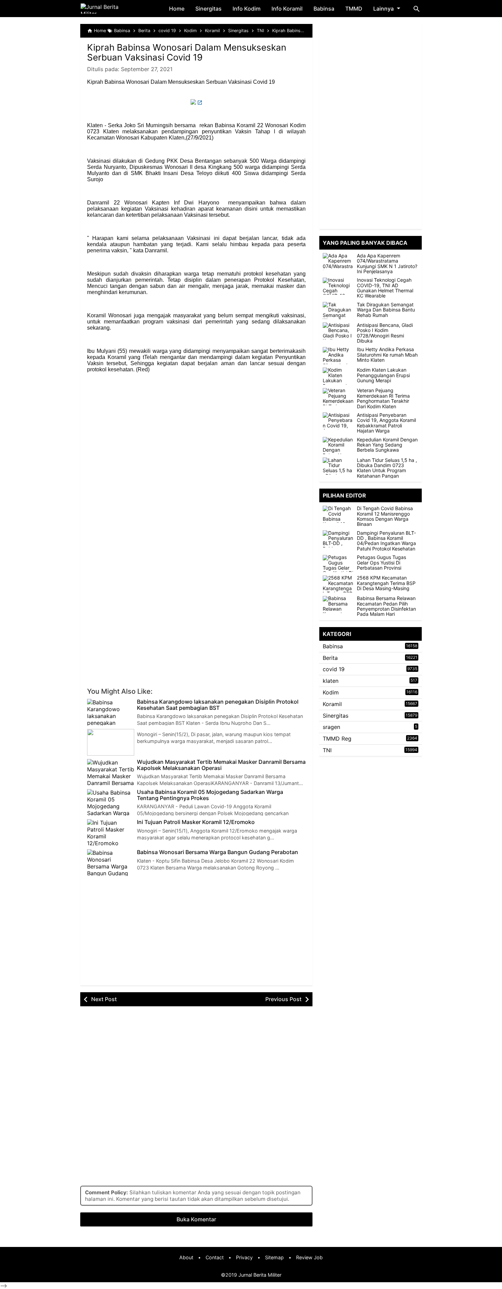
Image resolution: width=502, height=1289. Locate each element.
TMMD (353, 8)
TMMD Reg (337, 738)
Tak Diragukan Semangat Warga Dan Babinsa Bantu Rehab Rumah (386, 310)
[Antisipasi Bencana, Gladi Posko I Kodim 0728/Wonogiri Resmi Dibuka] (338, 331)
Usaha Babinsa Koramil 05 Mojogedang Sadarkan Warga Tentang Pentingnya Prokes (210, 795)
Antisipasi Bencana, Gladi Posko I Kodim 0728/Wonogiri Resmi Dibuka (385, 333)
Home (176, 8)
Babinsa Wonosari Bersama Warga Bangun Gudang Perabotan (217, 852)
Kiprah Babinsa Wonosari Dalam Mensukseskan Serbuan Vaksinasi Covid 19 (186, 52)
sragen (331, 727)
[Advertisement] (196, 427)
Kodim (331, 692)
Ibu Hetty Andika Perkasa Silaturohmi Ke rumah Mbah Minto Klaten (387, 355)
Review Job (309, 1257)
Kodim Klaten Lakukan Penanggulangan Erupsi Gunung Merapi (383, 375)
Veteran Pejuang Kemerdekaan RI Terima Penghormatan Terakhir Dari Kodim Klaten (383, 398)
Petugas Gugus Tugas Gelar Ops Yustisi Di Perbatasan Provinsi (381, 563)
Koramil (332, 704)
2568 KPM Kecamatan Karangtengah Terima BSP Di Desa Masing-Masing (386, 583)
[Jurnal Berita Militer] (108, 8)
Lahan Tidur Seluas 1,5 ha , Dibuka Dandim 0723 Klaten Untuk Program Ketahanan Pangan (387, 468)
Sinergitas (208, 8)
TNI (327, 750)
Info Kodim (247, 8)
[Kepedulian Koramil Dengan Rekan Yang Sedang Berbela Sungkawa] (338, 445)
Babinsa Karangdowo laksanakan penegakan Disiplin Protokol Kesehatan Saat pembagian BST (217, 705)
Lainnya (383, 8)
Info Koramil (287, 8)
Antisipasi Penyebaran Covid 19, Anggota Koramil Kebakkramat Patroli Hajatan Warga (386, 423)
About (186, 1257)
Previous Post (283, 999)
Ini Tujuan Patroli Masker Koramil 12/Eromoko (196, 822)
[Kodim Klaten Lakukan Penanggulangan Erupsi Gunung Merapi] (338, 376)
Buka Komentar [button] (196, 1219)
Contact (215, 1257)
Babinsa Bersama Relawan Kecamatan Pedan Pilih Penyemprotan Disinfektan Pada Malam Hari (386, 606)
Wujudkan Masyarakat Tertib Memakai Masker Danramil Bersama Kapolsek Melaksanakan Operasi (221, 765)
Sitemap (274, 1257)
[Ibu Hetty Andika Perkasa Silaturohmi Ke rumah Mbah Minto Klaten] (338, 355)
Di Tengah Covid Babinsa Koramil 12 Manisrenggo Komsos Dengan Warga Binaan (385, 516)
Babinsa (323, 8)
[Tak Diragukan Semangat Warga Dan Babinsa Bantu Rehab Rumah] (338, 310)
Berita (330, 657)
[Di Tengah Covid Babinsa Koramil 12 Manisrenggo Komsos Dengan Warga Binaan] (340, 514)
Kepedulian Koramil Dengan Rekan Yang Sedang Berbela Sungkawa (387, 445)
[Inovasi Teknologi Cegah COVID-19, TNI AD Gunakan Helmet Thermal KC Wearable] (338, 286)
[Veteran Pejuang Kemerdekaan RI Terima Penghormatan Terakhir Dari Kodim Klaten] (338, 396)
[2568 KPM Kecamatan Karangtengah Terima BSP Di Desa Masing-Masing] (340, 584)
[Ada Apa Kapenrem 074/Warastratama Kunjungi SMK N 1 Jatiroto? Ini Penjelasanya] (338, 261)
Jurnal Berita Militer (259, 1275)
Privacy (244, 1257)
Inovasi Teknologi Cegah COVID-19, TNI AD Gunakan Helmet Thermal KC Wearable (385, 288)
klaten (330, 680)
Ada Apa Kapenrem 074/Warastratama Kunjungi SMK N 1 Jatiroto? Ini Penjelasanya (387, 263)
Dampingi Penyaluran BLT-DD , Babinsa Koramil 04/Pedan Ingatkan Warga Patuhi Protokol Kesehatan (386, 541)
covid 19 (334, 669)
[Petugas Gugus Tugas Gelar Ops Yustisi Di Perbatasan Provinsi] (340, 563)
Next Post (104, 999)
